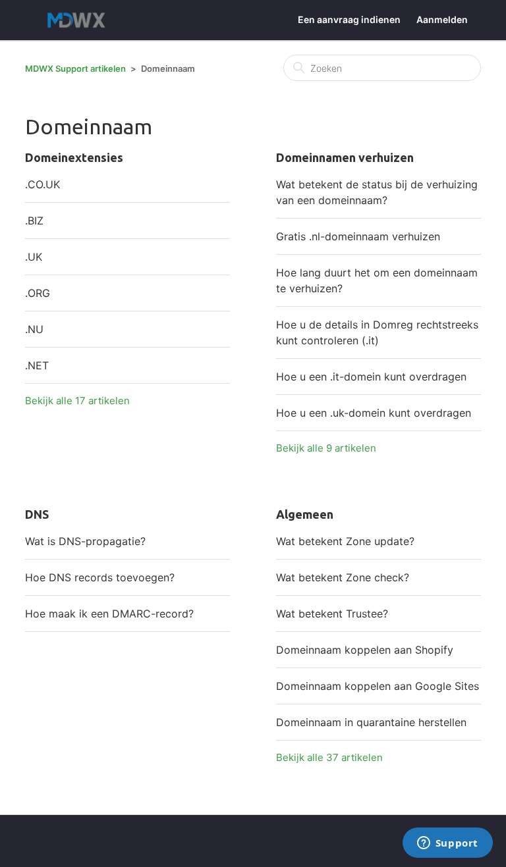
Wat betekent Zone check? (342, 577)
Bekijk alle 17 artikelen (77, 400)
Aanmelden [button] (442, 19)
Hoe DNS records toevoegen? (100, 577)
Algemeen (304, 514)
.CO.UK (42, 184)
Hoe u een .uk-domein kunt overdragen (373, 412)
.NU (34, 329)
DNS (37, 514)
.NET (37, 365)
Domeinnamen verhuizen (345, 157)
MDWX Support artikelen (75, 68)
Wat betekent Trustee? (332, 613)
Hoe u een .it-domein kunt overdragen (371, 376)
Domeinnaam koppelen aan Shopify (364, 649)
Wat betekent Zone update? (345, 541)
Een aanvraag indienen (349, 19)
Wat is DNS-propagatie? (85, 541)
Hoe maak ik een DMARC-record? (109, 613)
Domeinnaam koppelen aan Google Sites (377, 686)
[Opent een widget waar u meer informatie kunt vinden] (447, 844)
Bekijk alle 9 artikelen (326, 448)
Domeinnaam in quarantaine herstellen (371, 722)
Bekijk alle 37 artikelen (329, 757)
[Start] (79, 20)
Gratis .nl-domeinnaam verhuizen (358, 236)
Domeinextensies (74, 157)
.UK (33, 256)
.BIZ (34, 220)
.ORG (37, 293)
